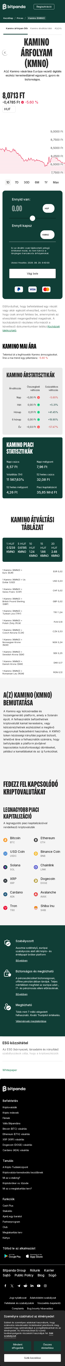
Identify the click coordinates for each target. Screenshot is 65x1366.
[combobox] (48, 208)
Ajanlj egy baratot (12, 1216)
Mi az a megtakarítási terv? (17, 1188)
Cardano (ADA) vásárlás (16, 1150)
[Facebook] (5, 1285)
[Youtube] (38, 1285)
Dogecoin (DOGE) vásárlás (17, 1144)
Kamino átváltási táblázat (41, 28)
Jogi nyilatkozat (17, 1297)
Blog (41, 1275)
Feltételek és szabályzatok (19, 1303)
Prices (20, 18)
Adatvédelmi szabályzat (43, 1297)
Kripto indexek (11, 1112)
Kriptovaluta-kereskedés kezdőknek (23, 1172)
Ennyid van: (21, 199)
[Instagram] (45, 1285)
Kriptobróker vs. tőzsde (15, 1183)
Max (56, 182)
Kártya (6, 1237)
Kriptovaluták (10, 1107)
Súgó (52, 1275)
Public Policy (24, 1275)
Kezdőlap (8, 18)
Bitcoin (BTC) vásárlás (15, 1128)
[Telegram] (18, 1285)
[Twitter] (12, 1285)
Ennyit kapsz (22, 226)
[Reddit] (25, 1285)
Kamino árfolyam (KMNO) (17, 28)
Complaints (18, 1308)
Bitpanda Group (14, 1270)
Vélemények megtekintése (31, 1021)
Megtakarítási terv (12, 1232)
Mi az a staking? (11, 1177)
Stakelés (7, 1211)
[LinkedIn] (32, 1285)
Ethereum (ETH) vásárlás (16, 1134)
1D (8, 182)
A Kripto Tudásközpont (15, 1167)
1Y (46, 182)
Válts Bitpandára (11, 1123)
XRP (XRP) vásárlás (13, 1139)
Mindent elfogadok (18, 1346)
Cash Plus (8, 1205)
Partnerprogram (11, 1221)
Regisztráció (44, 6)
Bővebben (22, 960)
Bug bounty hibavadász (40, 1308)
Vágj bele (32, 273)
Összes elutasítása (47, 1346)
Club (5, 1227)
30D (27, 182)
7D (16, 182)
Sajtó (6, 1275)
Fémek (6, 1118)
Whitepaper (9, 1070)
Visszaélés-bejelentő (48, 1303)
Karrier (49, 1270)
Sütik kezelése (32, 1357)
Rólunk (35, 1270)
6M (37, 182)
